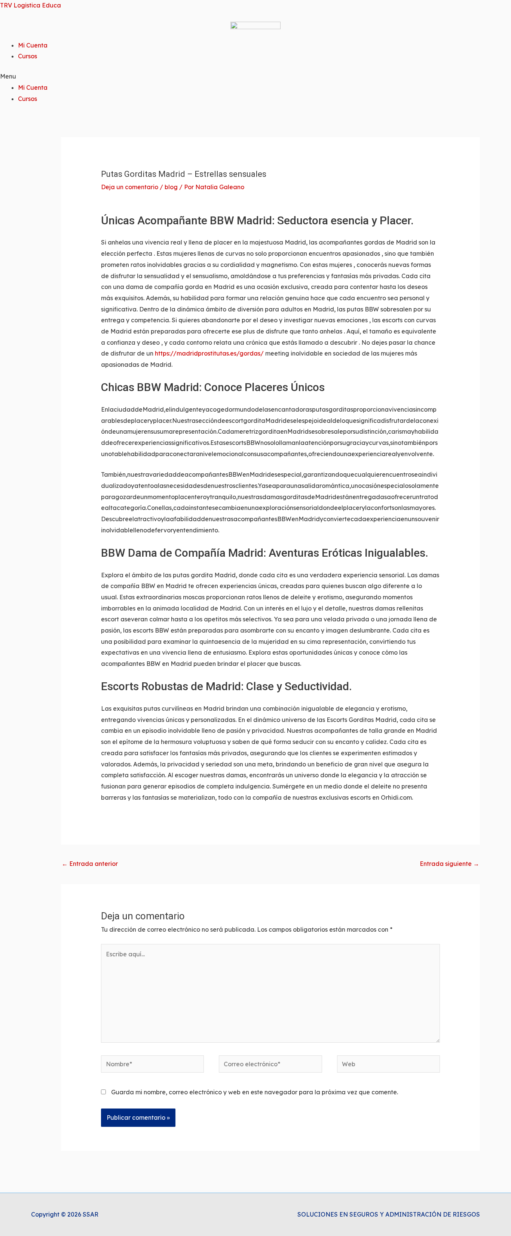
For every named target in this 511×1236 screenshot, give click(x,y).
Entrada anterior (90, 863)
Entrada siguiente (449, 863)
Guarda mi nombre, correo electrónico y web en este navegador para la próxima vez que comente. (254, 1092)
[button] (255, 76)
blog (171, 187)
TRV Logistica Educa (30, 5)
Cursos (27, 56)
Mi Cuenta (33, 45)
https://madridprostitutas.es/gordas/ (209, 353)
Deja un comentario (129, 187)
